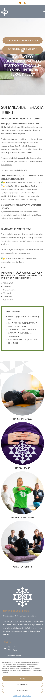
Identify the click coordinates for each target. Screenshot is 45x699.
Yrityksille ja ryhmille (22, 517)
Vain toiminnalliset (22, 684)
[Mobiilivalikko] (43, 11)
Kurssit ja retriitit (22, 566)
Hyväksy (22, 678)
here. (28, 253)
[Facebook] (20, 3)
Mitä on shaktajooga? (22, 418)
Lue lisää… (22, 218)
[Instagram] (25, 3)
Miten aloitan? (22, 468)
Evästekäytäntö (17, 696)
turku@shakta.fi (26, 193)
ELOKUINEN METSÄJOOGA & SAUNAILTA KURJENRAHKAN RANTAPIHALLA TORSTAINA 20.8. (22, 333)
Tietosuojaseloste (26, 696)
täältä (25, 170)
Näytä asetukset (22, 690)
